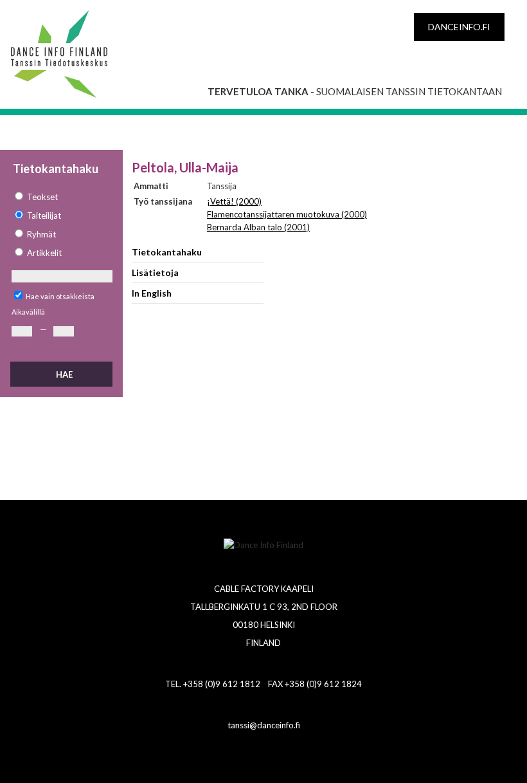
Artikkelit (44, 253)
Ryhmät (41, 234)
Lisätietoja (155, 272)
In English (152, 293)
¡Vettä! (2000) (234, 201)
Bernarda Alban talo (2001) (258, 227)
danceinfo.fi (459, 26)
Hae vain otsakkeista (60, 296)
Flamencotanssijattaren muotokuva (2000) (287, 214)
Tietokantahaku (167, 251)
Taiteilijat (44, 215)
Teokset (42, 197)
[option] (61, 197)
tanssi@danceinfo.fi (264, 725)
